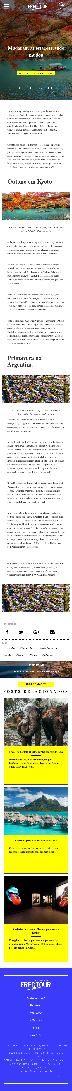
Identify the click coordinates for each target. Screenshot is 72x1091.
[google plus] (36, 633)
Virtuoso (36, 1013)
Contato (36, 1035)
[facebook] (7, 633)
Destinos (36, 1005)
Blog (36, 1028)
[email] (52, 633)
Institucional (36, 998)
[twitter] (21, 633)
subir (59, 1081)
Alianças (36, 1020)
